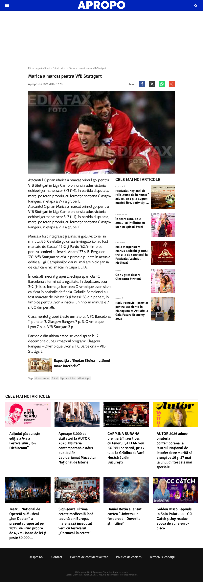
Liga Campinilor (68, 378)
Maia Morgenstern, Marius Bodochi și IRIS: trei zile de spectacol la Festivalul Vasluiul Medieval (131, 255)
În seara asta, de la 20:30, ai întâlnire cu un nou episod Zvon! (130, 223)
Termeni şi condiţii (162, 557)
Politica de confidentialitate (89, 557)
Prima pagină (35, 68)
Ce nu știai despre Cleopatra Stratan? (128, 277)
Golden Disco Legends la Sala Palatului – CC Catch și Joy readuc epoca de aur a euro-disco (174, 519)
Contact (56, 557)
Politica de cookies (129, 557)
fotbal (55, 378)
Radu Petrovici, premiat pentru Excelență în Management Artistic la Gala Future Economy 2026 (131, 311)
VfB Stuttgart (84, 378)
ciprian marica (42, 378)
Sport (47, 68)
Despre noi (36, 557)
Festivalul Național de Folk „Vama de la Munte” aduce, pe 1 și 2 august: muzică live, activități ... (132, 197)
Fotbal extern (59, 68)
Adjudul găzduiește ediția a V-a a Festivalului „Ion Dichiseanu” (24, 440)
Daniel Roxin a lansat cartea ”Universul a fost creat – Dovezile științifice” (124, 516)
